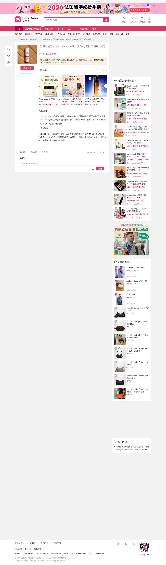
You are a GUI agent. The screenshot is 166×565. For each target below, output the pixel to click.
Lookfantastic (91, 152)
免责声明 (44, 543)
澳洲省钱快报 (81, 553)
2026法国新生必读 (33, 28)
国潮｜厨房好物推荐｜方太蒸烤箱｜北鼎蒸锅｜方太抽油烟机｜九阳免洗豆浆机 (132, 448)
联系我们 (31, 543)
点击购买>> (45, 127)
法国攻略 (49, 28)
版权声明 (57, 543)
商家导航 (84, 28)
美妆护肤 (24, 39)
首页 (19, 28)
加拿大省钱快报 (42, 553)
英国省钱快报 (56, 553)
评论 (100, 168)
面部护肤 (33, 39)
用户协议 (28, 549)
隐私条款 (37, 549)
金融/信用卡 (50, 33)
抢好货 (60, 28)
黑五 (91, 553)
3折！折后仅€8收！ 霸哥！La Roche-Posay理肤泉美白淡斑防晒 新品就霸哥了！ (66, 39)
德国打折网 (68, 553)
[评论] (8, 49)
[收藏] (8, 56)
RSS (134, 544)
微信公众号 (126, 544)
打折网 (26, 19)
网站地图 (18, 549)
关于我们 (18, 543)
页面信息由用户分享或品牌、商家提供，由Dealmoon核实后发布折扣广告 (40, 558)
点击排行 (72, 28)
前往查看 (27, 68)
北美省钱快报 (28, 553)
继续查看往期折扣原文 (57, 62)
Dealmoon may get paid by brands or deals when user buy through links (40, 560)
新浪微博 (118, 544)
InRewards (100, 553)
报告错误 (101, 152)
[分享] (8, 62)
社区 (94, 28)
